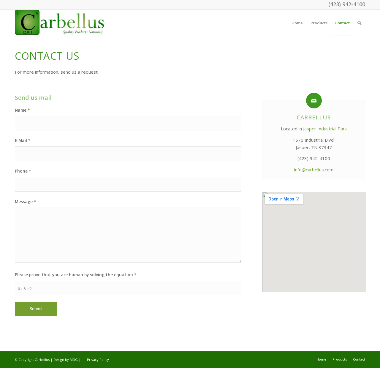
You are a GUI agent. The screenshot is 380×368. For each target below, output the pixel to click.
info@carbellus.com (313, 170)
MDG (74, 359)
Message (25, 201)
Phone (23, 171)
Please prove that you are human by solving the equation (76, 274)
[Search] (359, 23)
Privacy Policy (98, 359)
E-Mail (23, 140)
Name (22, 110)
